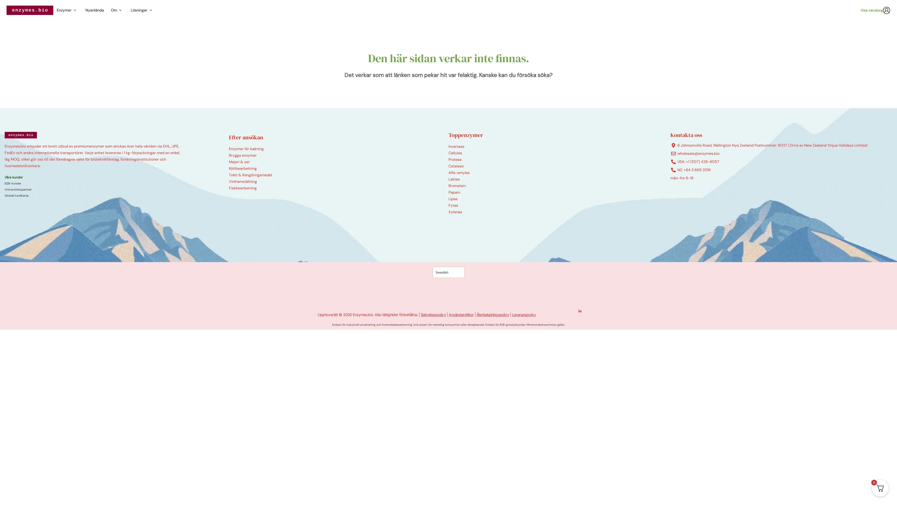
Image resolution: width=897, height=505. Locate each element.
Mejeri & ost (239, 161)
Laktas (454, 179)
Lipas (453, 198)
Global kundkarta (16, 196)
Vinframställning (243, 181)
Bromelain (457, 185)
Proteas (455, 159)
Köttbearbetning (243, 168)
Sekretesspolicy (433, 314)
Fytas (453, 205)
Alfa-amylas (459, 172)
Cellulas (455, 153)
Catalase (456, 166)
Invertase (456, 146)
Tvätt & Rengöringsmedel (250, 175)
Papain (454, 192)
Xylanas (455, 211)
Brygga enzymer (243, 155)
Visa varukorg (872, 10)
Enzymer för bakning (246, 148)
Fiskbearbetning (243, 188)
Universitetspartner (18, 189)
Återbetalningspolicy (493, 314)
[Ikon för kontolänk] (886, 10)
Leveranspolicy (524, 314)
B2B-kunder (13, 183)
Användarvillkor (461, 314)
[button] (74, 10)
